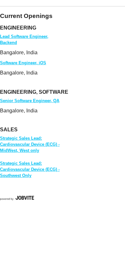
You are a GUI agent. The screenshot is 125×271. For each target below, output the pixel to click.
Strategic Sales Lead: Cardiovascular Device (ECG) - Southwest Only (30, 169)
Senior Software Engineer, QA (29, 100)
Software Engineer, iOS (23, 62)
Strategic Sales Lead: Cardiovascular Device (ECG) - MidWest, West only (30, 144)
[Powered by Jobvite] (17, 199)
